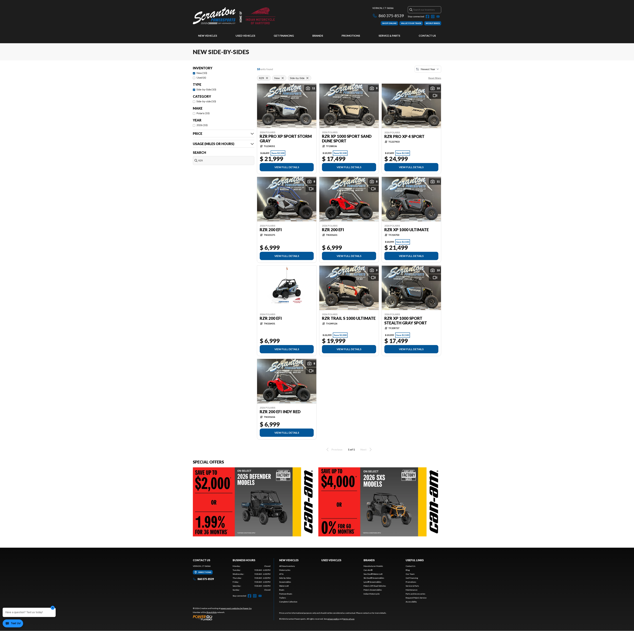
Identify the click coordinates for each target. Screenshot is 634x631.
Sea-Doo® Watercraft (373, 574)
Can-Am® (368, 570)
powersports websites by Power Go (236, 608)
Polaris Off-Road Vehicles (375, 586)
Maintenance (411, 590)
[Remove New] (282, 78)
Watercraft (284, 586)
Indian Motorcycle (372, 594)
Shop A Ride (211, 612)
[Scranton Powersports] (234, 16)
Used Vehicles (245, 35)
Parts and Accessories (415, 594)
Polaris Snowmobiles (373, 590)
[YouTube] (438, 16)
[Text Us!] (13, 623)
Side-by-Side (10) (206, 89)
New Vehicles (207, 35)
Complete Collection (288, 601)
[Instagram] (433, 16)
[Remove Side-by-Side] (307, 78)
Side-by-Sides (285, 578)
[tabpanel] (251, 578)
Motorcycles (284, 570)
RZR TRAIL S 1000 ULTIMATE (349, 318)
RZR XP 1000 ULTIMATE (406, 229)
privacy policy (333, 619)
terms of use (348, 619)
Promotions (351, 35)
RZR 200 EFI (271, 229)
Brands (317, 35)
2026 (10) (202, 125)
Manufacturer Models (373, 566)
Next (363, 449)
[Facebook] (427, 16)
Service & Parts (389, 35)
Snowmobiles (285, 582)
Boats (281, 590)
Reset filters (434, 78)
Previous (337, 449)
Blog (408, 570)
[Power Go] (222, 617)
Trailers (282, 598)
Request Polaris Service (416, 598)
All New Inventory (287, 566)
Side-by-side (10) (206, 101)
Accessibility (411, 601)
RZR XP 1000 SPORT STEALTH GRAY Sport (405, 320)
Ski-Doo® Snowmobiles (374, 578)
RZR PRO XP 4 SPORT (404, 136)
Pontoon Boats (285, 594)
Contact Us (427, 35)
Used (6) (201, 77)
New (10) (201, 72)
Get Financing (284, 35)
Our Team (410, 574)
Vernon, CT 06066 (382, 8)
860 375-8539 (391, 15)
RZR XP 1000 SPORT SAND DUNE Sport (346, 138)
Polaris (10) (203, 113)
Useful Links (415, 560)
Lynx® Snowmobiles (372, 582)
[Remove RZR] (267, 78)
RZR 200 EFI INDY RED (280, 411)
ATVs (281, 574)
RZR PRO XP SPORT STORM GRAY (286, 138)
